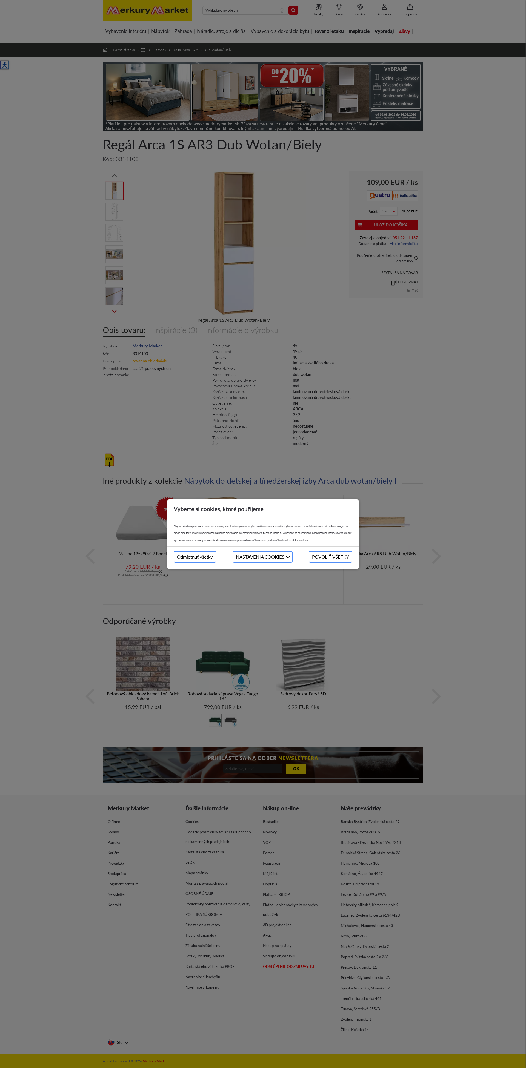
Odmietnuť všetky (195, 557)
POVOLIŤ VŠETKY (330, 557)
